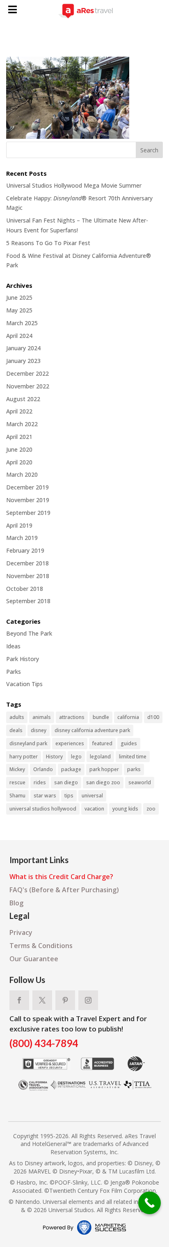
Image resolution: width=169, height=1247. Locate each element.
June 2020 (19, 449)
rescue (17, 782)
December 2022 (27, 373)
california (128, 717)
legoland (100, 756)
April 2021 (19, 437)
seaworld (139, 782)
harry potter (23, 756)
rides (40, 782)
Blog (16, 902)
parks (134, 769)
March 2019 (22, 538)
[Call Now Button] (149, 1203)
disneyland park (28, 743)
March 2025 (22, 323)
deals (16, 730)
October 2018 (24, 588)
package (71, 769)
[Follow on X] (42, 1000)
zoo (150, 808)
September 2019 (28, 513)
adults (16, 717)
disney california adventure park (92, 730)
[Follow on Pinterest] (65, 1000)
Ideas (13, 646)
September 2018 (28, 601)
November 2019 (27, 500)
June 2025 (19, 297)
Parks (13, 671)
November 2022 (27, 386)
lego (76, 756)
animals (41, 717)
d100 (153, 717)
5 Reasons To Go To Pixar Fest (48, 243)
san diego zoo (103, 782)
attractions (71, 717)
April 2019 (19, 525)
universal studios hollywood (42, 808)
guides (129, 743)
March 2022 (22, 424)
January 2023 (23, 361)
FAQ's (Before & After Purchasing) (64, 889)
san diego (66, 782)
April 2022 (19, 411)
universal (92, 795)
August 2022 (23, 399)
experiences (69, 743)
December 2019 (27, 487)
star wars (45, 795)
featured (102, 743)
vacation (94, 808)
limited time (132, 756)
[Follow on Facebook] (19, 1000)
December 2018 (27, 563)
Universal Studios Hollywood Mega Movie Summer (74, 185)
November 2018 (27, 576)
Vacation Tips (24, 684)
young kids (125, 808)
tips (68, 795)
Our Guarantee (33, 958)
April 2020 (19, 462)
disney (38, 730)
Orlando (43, 769)
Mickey (17, 769)
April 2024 (19, 336)
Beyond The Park (29, 633)
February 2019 (25, 550)
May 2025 (19, 310)
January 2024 (23, 348)
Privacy (20, 932)
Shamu (17, 795)
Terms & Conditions (41, 945)
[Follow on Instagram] (88, 1000)
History (54, 756)
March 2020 (22, 474)
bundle (101, 717)
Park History (22, 659)
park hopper (104, 769)
